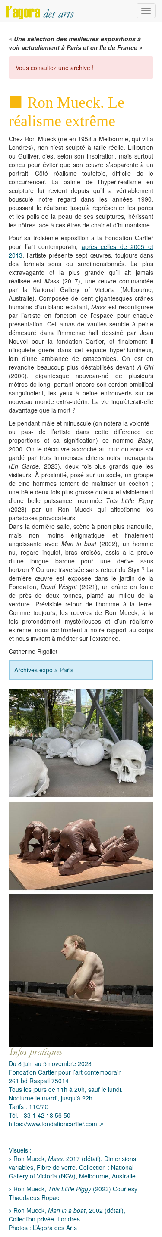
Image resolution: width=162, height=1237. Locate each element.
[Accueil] (40, 11)
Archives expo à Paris (43, 669)
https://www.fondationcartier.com (53, 1123)
